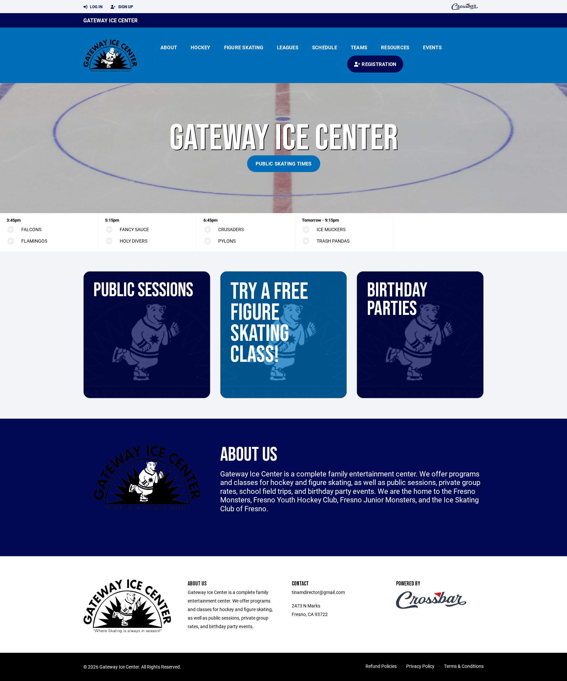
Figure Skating (243, 47)
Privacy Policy (420, 666)
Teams (359, 47)
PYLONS (227, 241)
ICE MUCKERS (331, 229)
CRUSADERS (231, 229)
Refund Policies (381, 666)
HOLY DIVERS (133, 241)
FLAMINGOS (34, 241)
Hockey (200, 47)
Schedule (324, 47)
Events (432, 47)
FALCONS (31, 229)
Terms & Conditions (464, 666)
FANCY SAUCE (134, 229)
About (168, 47)
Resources (395, 47)
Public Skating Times (284, 163)
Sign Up (125, 6)
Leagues (287, 47)
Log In (95, 6)
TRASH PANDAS (333, 241)
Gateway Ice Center (110, 20)
